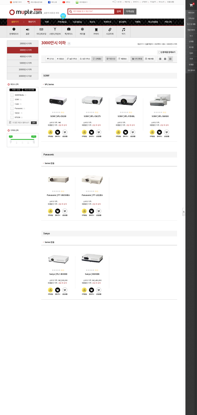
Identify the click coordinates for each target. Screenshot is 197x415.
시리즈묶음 (138, 59)
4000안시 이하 (26, 57)
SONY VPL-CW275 (92, 116)
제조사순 (112, 59)
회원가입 (127, 2)
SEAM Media (20, 95)
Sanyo (18, 113)
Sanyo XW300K (92, 274)
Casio (18, 104)
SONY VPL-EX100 (58, 116)
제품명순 (124, 59)
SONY (18, 100)
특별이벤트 (191, 30)
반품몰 (191, 65)
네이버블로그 (83, 2)
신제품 (191, 42)
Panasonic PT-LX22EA (92, 195)
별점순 (61, 59)
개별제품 (151, 59)
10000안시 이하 (25, 70)
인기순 (51, 59)
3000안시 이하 (26, 50)
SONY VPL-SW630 (160, 116)
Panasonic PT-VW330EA (58, 195)
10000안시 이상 (25, 76)
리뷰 (191, 59)
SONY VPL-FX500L (126, 116)
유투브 (68, 2)
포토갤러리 (191, 70)
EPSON (18, 117)
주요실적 (153, 2)
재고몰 (191, 47)
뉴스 (191, 36)
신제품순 (98, 59)
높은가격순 (73, 59)
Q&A (191, 53)
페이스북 (54, 2)
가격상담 (130, 11)
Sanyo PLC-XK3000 (58, 274)
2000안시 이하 (26, 44)
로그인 (119, 2)
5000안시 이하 (26, 63)
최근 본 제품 (191, 24)
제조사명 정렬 (29, 90)
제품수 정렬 (16, 90)
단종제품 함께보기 (168, 52)
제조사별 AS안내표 (36, 2)
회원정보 (191, 13)
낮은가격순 (86, 59)
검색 (119, 11)
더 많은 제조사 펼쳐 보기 (21, 123)
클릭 (33, 123)
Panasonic (20, 108)
